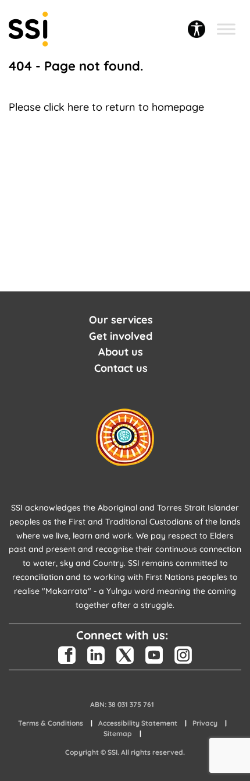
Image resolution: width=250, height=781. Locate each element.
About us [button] (120, 351)
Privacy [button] (204, 723)
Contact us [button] (121, 368)
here (78, 107)
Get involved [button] (120, 336)
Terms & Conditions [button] (50, 723)
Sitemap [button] (117, 733)
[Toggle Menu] (226, 28)
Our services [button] (121, 319)
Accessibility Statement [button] (137, 723)
